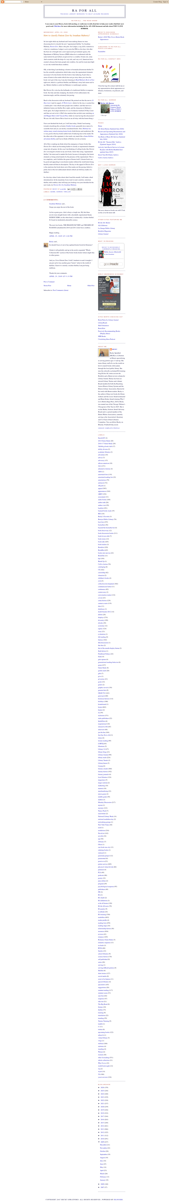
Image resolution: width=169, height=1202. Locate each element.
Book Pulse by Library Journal (108, 320)
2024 (103, 1094)
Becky (51, 241)
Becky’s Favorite (103, 516)
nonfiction (101, 830)
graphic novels (103, 687)
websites (101, 1046)
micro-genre (102, 794)
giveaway (101, 679)
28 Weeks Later (67, 103)
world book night (104, 1066)
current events (103, 603)
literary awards (103, 769)
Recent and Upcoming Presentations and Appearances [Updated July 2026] (111, 132)
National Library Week (105, 816)
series (100, 962)
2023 (103, 1097)
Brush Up (101, 561)
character (101, 575)
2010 (103, 1139)
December (103, 1145)
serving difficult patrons (106, 968)
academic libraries (104, 452)
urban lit (101, 1035)
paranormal (102, 858)
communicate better (104, 586)
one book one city (104, 847)
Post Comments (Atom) (60, 290)
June (102, 1164)
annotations (102, 480)
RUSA (100, 948)
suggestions (102, 987)
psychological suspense (106, 886)
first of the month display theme (108, 648)
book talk (101, 542)
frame (100, 656)
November (103, 1148)
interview (101, 729)
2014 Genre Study (104, 441)
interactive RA (103, 727)
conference (101, 589)
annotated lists (103, 474)
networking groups (104, 822)
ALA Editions (102, 225)
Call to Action (103, 564)
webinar (100, 1043)
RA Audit (101, 898)
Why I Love (102, 1063)
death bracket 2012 (104, 612)
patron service (103, 864)
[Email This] (71, 189)
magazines (101, 780)
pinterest (101, 869)
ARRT (100, 494)
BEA (99, 513)
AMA (100, 471)
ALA (99, 466)
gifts (99, 673)
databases (101, 609)
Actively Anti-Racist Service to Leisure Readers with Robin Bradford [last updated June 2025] (111, 149)
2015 (103, 1123)
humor (100, 710)
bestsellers (101, 525)
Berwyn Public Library (105, 519)
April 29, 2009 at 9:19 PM (61, 276)
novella (100, 836)
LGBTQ (100, 743)
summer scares (103, 993)
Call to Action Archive (105, 157)
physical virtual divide (105, 867)
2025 (103, 1091)
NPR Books (102, 336)
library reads (102, 757)
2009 (103, 1142)
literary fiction (103, 771)
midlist (100, 799)
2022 (103, 1100)
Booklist (101, 547)
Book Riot (101, 328)
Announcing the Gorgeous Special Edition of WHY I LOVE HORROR (115, 108)
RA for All (84, 10)
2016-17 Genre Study (105, 443)
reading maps (102, 926)
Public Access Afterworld (112, 252)
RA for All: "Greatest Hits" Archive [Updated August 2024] (109, 143)
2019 (103, 1110)
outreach (101, 853)
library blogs (102, 752)
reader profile (102, 920)
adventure (101, 455)
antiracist (101, 483)
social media (102, 976)
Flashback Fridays (104, 654)
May (102, 1167)
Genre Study (102, 668)
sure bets (101, 996)
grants (100, 684)
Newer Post (47, 285)
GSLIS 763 (101, 693)
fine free (100, 645)
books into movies (104, 553)
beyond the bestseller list (106, 528)
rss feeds (101, 945)
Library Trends (103, 760)
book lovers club (103, 536)
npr (99, 839)
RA (99, 895)
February (103, 1177)
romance (101, 937)
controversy (102, 592)
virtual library (102, 1038)
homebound (102, 704)
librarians (101, 746)
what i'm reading (103, 1057)
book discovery (103, 530)
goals (100, 682)
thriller (67, 191)
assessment (101, 497)
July (101, 1161)
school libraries (103, 954)
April (102, 1170)
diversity (101, 620)
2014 (103, 1126)
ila (99, 712)
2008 (103, 1184)
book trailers (102, 544)
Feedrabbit (101, 51)
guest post (101, 696)
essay (100, 631)
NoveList (101, 833)
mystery (100, 808)
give (99, 676)
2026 (103, 1087)
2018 (103, 1113)
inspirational (102, 724)
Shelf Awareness (103, 325)
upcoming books (103, 1032)
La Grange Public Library (106, 228)
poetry (100, 878)
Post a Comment (49, 282)
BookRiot (101, 550)
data (99, 606)
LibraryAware (102, 763)
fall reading (102, 637)
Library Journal (103, 234)
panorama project (104, 856)
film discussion (103, 642)
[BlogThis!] (74, 189)
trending (101, 1018)
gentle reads (102, 670)
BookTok (101, 555)
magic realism (102, 783)
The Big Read (102, 1004)
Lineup (100, 766)
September (104, 1154)
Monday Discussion (104, 802)
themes (100, 1007)
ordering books (103, 850)
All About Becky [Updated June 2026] (111, 129)
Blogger (118, 1199)
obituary (101, 841)
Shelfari (100, 970)
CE (99, 570)
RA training (102, 914)
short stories (102, 973)
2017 (103, 1116)
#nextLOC (101, 438)
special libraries (103, 982)
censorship (101, 572)
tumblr (100, 1024)
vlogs (100, 1040)
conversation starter (104, 595)
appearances (102, 491)
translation (101, 1015)
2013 (103, 1129)
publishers (101, 889)
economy (101, 626)
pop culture (102, 881)
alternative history (104, 469)
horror (59, 191)
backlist (100, 508)
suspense (101, 998)
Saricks (100, 951)
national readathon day (106, 819)
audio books (102, 499)
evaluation (101, 634)
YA (99, 1074)
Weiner (100, 1052)
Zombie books (71, 126)
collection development (106, 584)
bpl (99, 558)
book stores (102, 539)
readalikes (101, 917)
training (100, 1013)
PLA (99, 872)
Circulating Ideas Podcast (106, 339)
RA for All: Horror (107, 103)
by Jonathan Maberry (64, 185)
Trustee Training (103, 1021)
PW (99, 892)
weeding (101, 1049)
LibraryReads (102, 323)
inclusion (101, 715)
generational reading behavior (108, 662)
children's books (103, 578)
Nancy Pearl (102, 811)
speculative (102, 984)
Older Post (90, 285)
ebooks (100, 623)
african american (103, 463)
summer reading (103, 990)
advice (100, 457)
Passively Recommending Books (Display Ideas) (109, 332)
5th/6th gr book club (105, 446)
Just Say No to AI (104, 735)
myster (100, 805)
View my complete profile (109, 428)
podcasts (101, 875)
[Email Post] (68, 189)
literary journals (103, 774)
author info (101, 502)
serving (100, 965)
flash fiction (102, 651)
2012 (103, 1132)
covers (100, 598)
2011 (103, 1135)
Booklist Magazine (104, 231)
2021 (103, 1103)
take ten (100, 1001)
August (102, 1157)
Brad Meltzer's (85, 80)
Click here (57, 26)
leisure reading (103, 741)
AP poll (100, 485)
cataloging (101, 567)
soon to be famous (104, 979)
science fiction (103, 956)
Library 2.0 (102, 749)
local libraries (102, 777)
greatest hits (102, 690)
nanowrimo (102, 813)
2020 (103, 1107)
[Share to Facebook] (78, 189)
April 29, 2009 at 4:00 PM (61, 236)
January (103, 1180)
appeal (100, 488)
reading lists (102, 923)
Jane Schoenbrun (110, 254)
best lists (101, 522)
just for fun (101, 732)
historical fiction (103, 699)
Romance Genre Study (105, 940)
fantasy (100, 640)
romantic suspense (104, 942)
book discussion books (105, 533)
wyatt (100, 1071)
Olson (100, 844)
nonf (99, 827)
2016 (103, 1119)
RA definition (102, 900)
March (102, 1173)
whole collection (103, 1060)
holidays (101, 701)
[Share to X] (76, 189)
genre (52, 191)
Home (69, 285)
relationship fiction (104, 928)
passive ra (101, 861)
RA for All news (103, 906)
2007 (103, 1187)
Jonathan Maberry (55, 204)
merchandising (103, 791)
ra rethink (101, 912)
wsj (99, 1069)
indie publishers (103, 718)
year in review (103, 1077)
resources (101, 931)
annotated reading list (105, 477)
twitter (100, 1029)
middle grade (102, 797)
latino (100, 738)
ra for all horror (103, 903)
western (100, 1055)
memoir (100, 788)
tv (98, 1026)
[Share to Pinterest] (81, 189)
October (103, 1151)
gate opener (102, 659)
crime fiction (102, 600)
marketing (101, 785)
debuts (100, 614)
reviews (100, 934)
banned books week (104, 511)
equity (100, 628)
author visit (102, 505)
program (101, 883)
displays (101, 617)
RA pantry (101, 909)
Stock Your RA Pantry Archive (108, 155)
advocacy (101, 460)
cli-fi (99, 581)
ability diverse (103, 449)
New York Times (103, 825)
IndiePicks (101, 721)
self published (103, 959)
